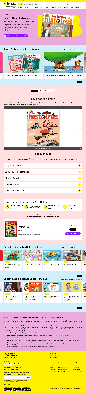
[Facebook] (10, 364)
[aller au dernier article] (78, 276)
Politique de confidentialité (65, 388)
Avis (46, 90)
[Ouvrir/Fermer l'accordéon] (79, 165)
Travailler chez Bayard (77, 371)
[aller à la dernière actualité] (78, 82)
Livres (59, 7)
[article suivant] (81, 276)
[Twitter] (19, 364)
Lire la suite (6, 32)
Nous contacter (53, 357)
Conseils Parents (28, 7)
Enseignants (52, 365)
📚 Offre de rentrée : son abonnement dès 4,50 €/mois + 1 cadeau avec (41, 0)
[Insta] (5, 364)
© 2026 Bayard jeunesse (77, 388)
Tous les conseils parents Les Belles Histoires (71, 279)
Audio (71, 7)
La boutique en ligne (64, 4)
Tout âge (20, 4)
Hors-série (52, 90)
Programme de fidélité (63, 369)
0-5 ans (26, 4)
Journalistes (52, 369)
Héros (47, 7)
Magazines (53, 7)
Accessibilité (79, 389)
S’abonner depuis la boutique (73, 233)
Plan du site (75, 376)
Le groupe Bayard (76, 369)
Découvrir (73, 229)
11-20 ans (37, 4)
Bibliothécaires (53, 371)
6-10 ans (31, 4)
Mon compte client (62, 367)
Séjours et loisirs (78, 7)
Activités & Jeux (38, 7)
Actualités (20, 7)
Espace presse (76, 367)
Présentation (34, 90)
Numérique (65, 7)
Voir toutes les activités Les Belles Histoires (71, 247)
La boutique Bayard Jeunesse (64, 365)
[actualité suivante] (81, 82)
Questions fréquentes (54, 355)
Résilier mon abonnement (63, 371)
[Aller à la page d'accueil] (10, 7)
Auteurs (51, 367)
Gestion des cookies (54, 388)
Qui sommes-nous (76, 365)
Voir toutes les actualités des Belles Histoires (71, 49)
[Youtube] (14, 364)
